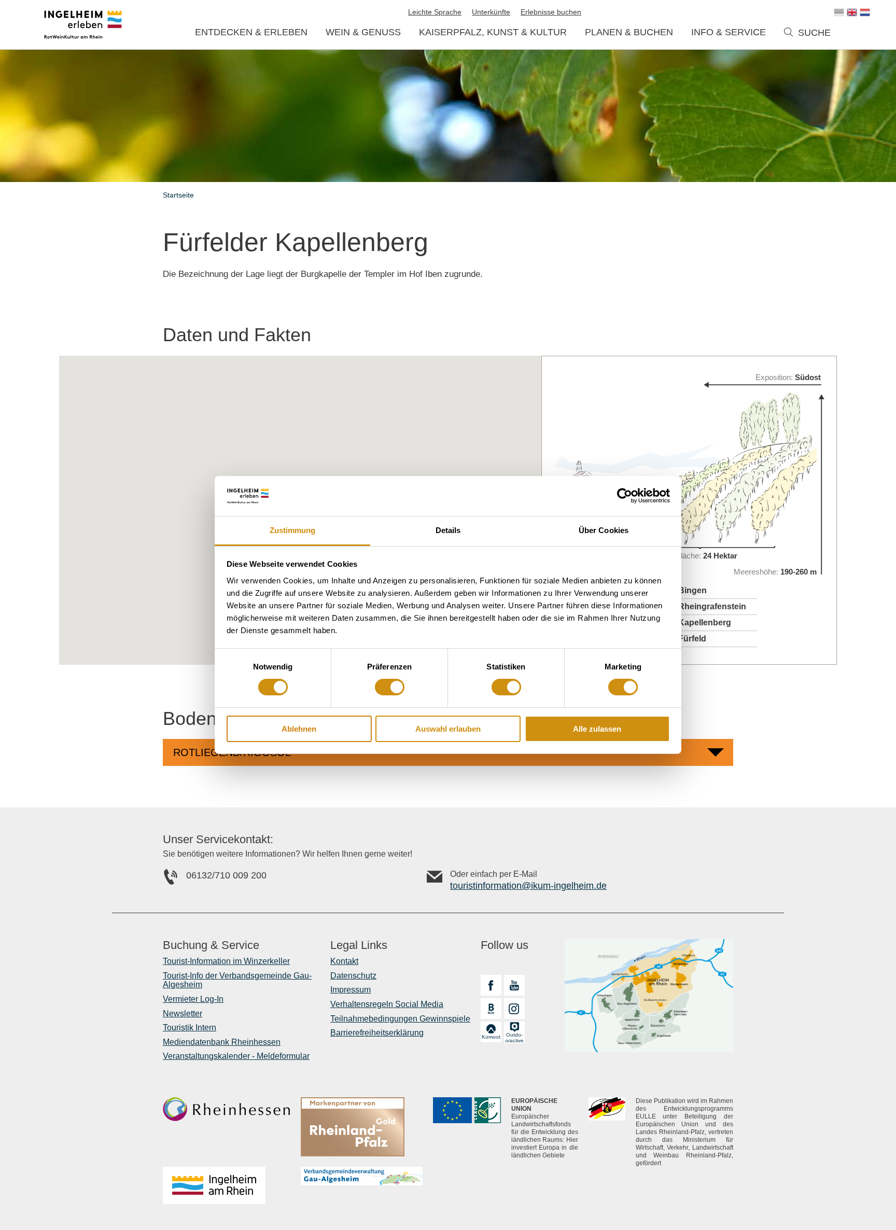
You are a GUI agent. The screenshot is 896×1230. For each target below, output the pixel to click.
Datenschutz (353, 975)
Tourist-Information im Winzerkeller (226, 961)
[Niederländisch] (865, 12)
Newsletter (182, 1013)
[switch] (389, 687)
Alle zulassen (597, 728)
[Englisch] (852, 12)
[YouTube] (514, 985)
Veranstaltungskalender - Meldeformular (236, 1056)
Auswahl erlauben (448, 728)
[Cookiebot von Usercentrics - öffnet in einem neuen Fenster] (624, 496)
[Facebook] (491, 985)
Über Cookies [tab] (603, 530)
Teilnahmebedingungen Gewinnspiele (400, 1018)
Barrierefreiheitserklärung (377, 1032)
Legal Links (358, 945)
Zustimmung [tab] (293, 530)
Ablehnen (299, 728)
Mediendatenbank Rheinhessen (222, 1042)
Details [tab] (448, 530)
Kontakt (344, 961)
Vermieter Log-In (193, 999)
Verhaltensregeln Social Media (386, 1004)
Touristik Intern (189, 1027)
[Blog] (491, 1008)
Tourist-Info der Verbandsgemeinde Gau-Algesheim (237, 980)
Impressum (350, 989)
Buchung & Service (211, 945)
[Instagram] (514, 1008)
